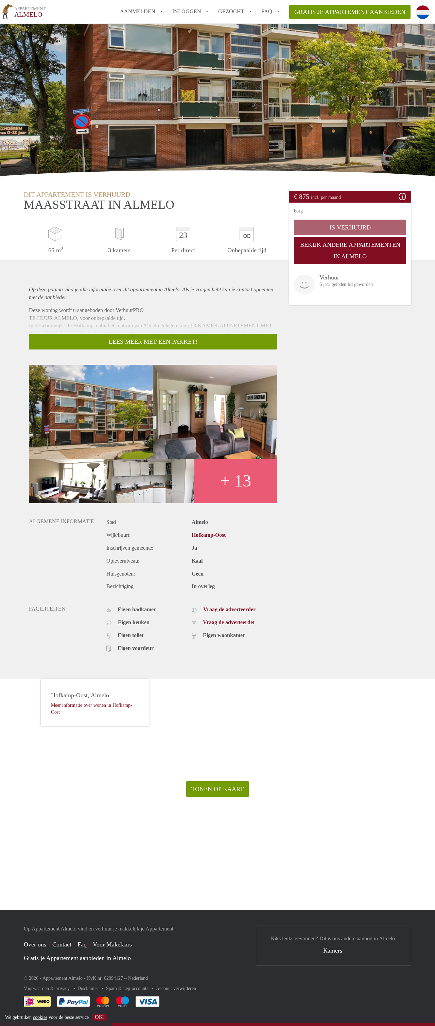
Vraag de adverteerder (229, 609)
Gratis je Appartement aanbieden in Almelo (77, 958)
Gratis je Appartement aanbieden (349, 11)
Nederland (138, 978)
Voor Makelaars (112, 944)
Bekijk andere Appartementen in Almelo (350, 250)
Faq (82, 944)
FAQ (266, 11)
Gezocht (231, 11)
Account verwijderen (176, 988)
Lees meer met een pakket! (153, 341)
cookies (40, 1017)
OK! (100, 1017)
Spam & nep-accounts (128, 988)
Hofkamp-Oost (209, 535)
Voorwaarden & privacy (47, 988)
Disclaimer (88, 988)
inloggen (186, 11)
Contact (61, 944)
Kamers (332, 950)
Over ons (35, 944)
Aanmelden (137, 11)
